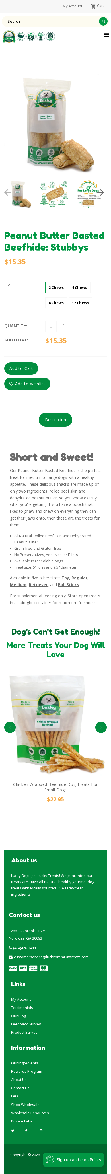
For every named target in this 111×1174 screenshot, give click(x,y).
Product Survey (24, 1032)
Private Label (22, 1121)
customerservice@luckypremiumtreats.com (51, 956)
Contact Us (20, 1087)
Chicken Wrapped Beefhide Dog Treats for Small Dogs (55, 787)
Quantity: (15, 325)
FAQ (14, 1096)
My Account (21, 999)
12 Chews (80, 302)
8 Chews (56, 302)
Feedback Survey (26, 1024)
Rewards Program (26, 1071)
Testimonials (22, 1007)
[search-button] (103, 21)
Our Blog (18, 1015)
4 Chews (79, 287)
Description (55, 419)
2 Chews (56, 287)
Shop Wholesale (25, 1104)
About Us (19, 1079)
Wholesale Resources (30, 1112)
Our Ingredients (24, 1063)
